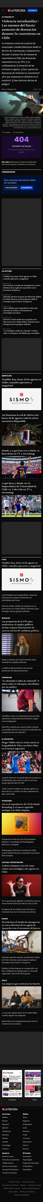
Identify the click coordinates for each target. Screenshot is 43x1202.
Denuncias (6, 164)
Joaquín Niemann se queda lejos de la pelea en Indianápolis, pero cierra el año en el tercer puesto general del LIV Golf (21, 780)
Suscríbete (27, 187)
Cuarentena (21, 164)
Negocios (6, 618)
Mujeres (13, 164)
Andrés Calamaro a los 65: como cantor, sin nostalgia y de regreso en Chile (20, 869)
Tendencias (7, 677)
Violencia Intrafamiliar (28, 162)
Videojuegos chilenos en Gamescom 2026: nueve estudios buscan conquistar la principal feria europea (21, 853)
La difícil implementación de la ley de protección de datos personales (17, 669)
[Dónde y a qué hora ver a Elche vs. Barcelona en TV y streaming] (21, 467)
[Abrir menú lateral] (4, 10)
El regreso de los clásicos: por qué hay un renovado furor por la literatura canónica (19, 910)
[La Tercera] (12, 1096)
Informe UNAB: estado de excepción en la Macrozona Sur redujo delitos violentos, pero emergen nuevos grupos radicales (21, 322)
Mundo (5, 919)
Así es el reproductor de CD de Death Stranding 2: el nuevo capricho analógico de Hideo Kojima (21, 807)
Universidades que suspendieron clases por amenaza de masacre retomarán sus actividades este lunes (20, 310)
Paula (4, 980)
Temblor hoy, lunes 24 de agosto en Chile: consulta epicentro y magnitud (20, 278)
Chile (4, 559)
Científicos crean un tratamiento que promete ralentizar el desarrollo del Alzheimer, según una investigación (21, 718)
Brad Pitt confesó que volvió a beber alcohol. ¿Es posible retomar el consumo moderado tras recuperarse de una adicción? (21, 729)
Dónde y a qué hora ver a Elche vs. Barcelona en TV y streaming (21, 452)
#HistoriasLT (15, 162)
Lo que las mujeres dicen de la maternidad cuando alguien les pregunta (19, 1014)
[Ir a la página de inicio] (16, 10)
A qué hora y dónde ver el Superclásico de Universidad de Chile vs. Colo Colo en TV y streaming (19, 488)
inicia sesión (11, 188)
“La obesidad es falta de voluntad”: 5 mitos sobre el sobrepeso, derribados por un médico (21, 332)
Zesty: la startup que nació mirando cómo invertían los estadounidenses (19, 660)
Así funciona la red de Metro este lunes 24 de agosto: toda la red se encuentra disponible (20, 418)
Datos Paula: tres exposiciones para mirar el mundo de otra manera (20, 1022)
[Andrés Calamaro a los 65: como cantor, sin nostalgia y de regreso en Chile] (21, 885)
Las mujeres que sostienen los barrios (21, 984)
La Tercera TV (8, 17)
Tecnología (7, 801)
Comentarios (19, 132)
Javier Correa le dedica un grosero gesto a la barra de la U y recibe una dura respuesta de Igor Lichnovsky (20, 791)
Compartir (7, 132)
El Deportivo (7, 739)
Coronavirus (30, 164)
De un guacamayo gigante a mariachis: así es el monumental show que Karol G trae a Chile (21, 902)
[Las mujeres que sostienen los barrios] (21, 997)
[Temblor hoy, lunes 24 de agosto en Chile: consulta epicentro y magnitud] (21, 399)
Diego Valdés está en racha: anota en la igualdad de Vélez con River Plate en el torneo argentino (20, 746)
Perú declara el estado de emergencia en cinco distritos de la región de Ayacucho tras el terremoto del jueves (21, 288)
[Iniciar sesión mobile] (40, 10)
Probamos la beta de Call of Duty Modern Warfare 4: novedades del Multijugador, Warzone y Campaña (19, 842)
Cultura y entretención (12, 862)
